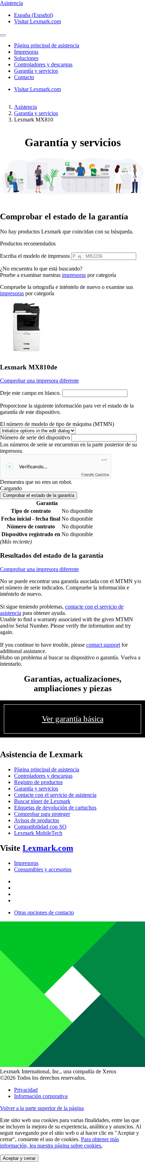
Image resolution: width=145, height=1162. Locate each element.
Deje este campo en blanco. (30, 393)
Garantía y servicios (36, 113)
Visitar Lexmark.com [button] (37, 21)
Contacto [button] (24, 77)
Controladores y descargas (43, 776)
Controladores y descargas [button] (43, 64)
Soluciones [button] (26, 58)
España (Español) (33, 15)
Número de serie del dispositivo (35, 437)
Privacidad (26, 1090)
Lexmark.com (48, 848)
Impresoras (26, 863)
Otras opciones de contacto (44, 912)
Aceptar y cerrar (19, 1158)
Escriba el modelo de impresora (35, 256)
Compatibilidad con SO (40, 827)
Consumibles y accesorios (42, 869)
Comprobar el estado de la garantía (38, 495)
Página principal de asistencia (46, 769)
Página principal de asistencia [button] (46, 45)
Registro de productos (38, 782)
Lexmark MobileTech (38, 833)
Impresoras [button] (26, 52)
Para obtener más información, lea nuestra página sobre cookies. (59, 1142)
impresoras (74, 275)
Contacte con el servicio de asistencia (55, 795)
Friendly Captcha (95, 474)
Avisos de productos (36, 820)
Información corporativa (41, 1096)
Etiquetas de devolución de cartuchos (55, 808)
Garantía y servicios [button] (36, 71)
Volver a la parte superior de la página (42, 1108)
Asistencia (25, 107)
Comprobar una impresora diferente (39, 381)
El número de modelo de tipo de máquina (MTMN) (57, 424)
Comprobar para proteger (42, 814)
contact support (103, 645)
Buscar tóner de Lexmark (42, 801)
